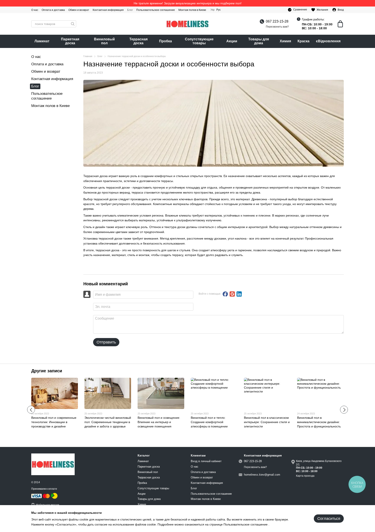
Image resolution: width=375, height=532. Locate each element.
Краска (303, 41)
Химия (285, 41)
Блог (130, 9)
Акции (231, 41)
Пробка (165, 41)
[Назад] (31, 410)
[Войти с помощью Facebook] (225, 294)
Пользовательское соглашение (155, 9)
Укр (213, 9)
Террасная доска (138, 41)
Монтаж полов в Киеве (192, 9)
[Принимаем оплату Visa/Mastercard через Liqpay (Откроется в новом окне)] (40, 495)
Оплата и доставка (53, 9)
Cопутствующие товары (199, 41)
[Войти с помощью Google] (232, 294)
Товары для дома (258, 41)
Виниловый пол (104, 41)
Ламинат (42, 41)
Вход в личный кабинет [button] (206, 461)
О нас (34, 9)
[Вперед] (344, 410)
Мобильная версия (47, 504)
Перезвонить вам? (277, 26)
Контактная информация (108, 9)
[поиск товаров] (72, 23)
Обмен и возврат (78, 9)
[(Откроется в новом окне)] (54, 495)
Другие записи (46, 370)
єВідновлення (328, 41)
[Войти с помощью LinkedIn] (239, 294)
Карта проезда (305, 475)
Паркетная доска (70, 41)
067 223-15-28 (277, 21)
